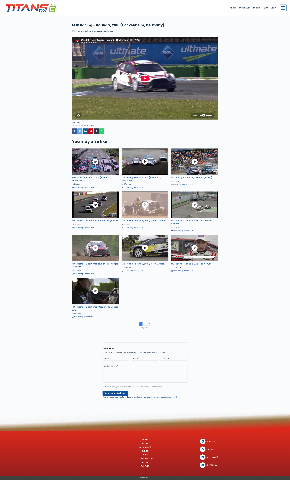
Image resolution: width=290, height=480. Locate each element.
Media (273, 8)
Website (165, 358)
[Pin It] (90, 131)
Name (107, 358)
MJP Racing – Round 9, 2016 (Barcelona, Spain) (95, 220)
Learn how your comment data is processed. (157, 397)
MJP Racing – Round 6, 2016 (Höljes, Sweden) (144, 263)
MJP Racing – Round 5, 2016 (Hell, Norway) (191, 263)
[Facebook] (74, 131)
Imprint (155, 478)
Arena (233, 8)
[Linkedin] (85, 131)
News (265, 8)
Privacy (148, 478)
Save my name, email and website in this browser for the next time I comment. (134, 387)
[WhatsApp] (101, 131)
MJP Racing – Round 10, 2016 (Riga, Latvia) (191, 177)
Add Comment (111, 366)
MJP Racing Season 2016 (103, 31)
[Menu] (283, 8)
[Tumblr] (96, 131)
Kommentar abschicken (115, 393)
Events (256, 8)
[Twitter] (79, 131)
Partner (145, 466)
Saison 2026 (244, 8)
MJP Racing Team (145, 458)
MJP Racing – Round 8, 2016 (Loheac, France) (144, 220)
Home (145, 440)
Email (136, 358)
